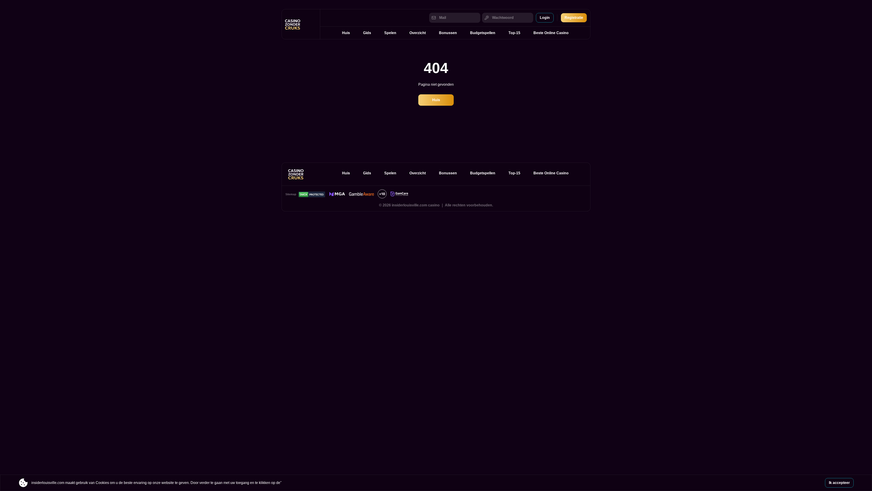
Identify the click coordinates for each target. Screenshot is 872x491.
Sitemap (290, 194)
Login (545, 18)
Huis (346, 33)
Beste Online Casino (551, 33)
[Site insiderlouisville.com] (301, 24)
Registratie (574, 18)
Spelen (390, 33)
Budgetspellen (482, 33)
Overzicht (417, 33)
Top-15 (514, 33)
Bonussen (448, 33)
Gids (367, 33)
